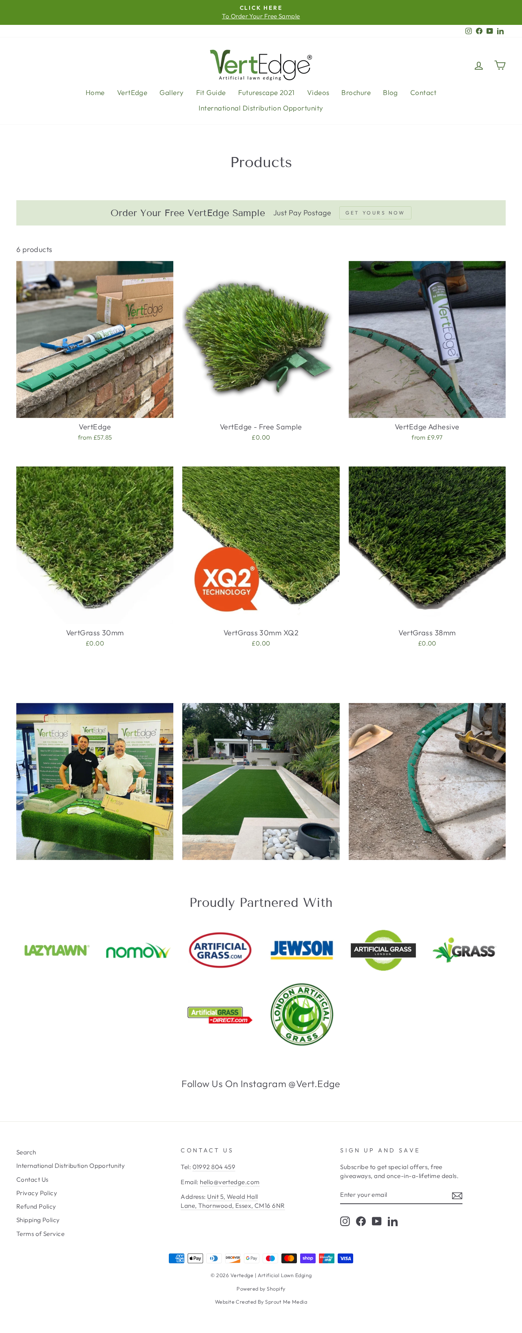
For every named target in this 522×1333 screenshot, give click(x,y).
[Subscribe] (457, 1194)
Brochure (356, 92)
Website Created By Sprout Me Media (261, 1301)
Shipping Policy (38, 1220)
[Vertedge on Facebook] (361, 1221)
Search (26, 1152)
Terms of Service (40, 1234)
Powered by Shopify (261, 1288)
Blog (390, 92)
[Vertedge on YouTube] (377, 1221)
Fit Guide (211, 92)
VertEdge (132, 92)
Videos (318, 92)
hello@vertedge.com (229, 1182)
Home (95, 92)
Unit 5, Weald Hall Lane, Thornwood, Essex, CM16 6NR (233, 1201)
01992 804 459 (214, 1167)
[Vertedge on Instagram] (345, 1221)
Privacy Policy (36, 1193)
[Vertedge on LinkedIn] (393, 1221)
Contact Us (32, 1179)
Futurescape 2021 (266, 92)
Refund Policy (36, 1206)
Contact (423, 92)
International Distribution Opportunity (261, 108)
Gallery (171, 92)
